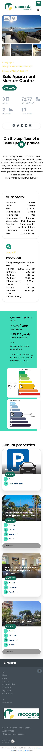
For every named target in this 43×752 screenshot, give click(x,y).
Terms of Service (23, 750)
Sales (4, 678)
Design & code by (6, 741)
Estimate (6, 687)
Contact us (7, 693)
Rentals (5, 681)
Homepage (7, 63)
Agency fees (8, 731)
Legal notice (24, 727)
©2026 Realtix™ (9, 727)
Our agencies (8, 684)
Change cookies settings (13, 734)
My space (6, 690)
